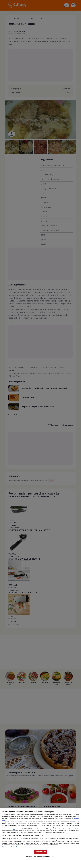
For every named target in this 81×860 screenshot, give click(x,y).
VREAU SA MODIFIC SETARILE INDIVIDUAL (39, 856)
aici (14, 829)
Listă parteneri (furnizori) (9, 847)
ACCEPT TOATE (40, 852)
